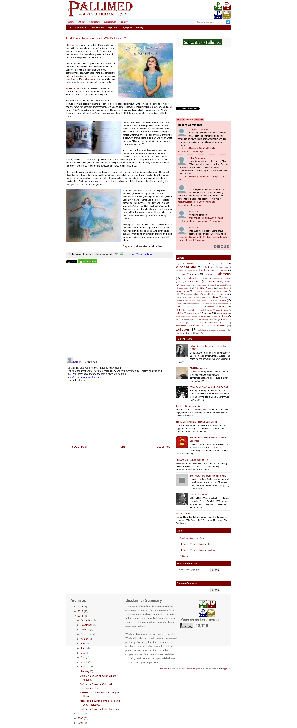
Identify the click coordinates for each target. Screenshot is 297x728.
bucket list (191, 270)
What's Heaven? (73, 88)
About (81, 21)
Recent (189, 119)
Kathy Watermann (197, 157)
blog (212, 267)
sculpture (223, 316)
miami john (194, 211)
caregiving (181, 273)
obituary (210, 310)
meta (178, 306)
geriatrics (188, 297)
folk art (213, 294)
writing (181, 332)
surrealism (195, 325)
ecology (207, 291)
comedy (205, 278)
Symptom (127, 27)
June (83, 648)
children (194, 274)
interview (192, 300)
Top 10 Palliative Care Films (189, 405)
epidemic (216, 291)
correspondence (186, 285)
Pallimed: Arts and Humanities (172, 668)
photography (193, 313)
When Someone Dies (90, 78)
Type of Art (113, 27)
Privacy (124, 21)
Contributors (81, 27)
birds (205, 267)
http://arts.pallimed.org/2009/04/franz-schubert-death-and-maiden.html (200, 219)
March (84, 662)
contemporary (193, 281)
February (86, 666)
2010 (80, 713)
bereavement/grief (186, 266)
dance (212, 285)
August (84, 638)
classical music (190, 278)
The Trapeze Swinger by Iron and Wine (208, 475)
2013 (80, 606)
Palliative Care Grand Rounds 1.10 (192, 459)
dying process (182, 290)
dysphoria (197, 291)
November (86, 625)
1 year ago (196, 204)
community (216, 278)
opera (218, 310)
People (180, 119)
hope (224, 297)
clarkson (224, 273)
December (86, 620)
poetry (207, 313)
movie (222, 306)
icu (230, 297)
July (83, 643)
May (83, 652)
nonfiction (192, 310)
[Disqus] (117, 310)
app (213, 264)
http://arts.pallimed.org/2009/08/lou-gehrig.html (199, 176)
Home (71, 21)
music (179, 309)
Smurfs (182, 323)
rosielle (213, 316)
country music (201, 285)
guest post (213, 297)
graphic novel (201, 297)
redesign (194, 316)
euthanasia (188, 294)
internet (181, 300)
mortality (210, 306)
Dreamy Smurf (222, 288)
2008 (80, 722)
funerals (224, 293)
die (229, 284)
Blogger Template (193, 668)
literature (222, 300)
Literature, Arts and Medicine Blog (195, 543)
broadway (179, 270)
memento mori (223, 303)
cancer (224, 269)
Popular (199, 119)
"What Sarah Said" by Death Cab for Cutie (209, 387)
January (85, 671)
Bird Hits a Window (199, 368)
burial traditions (206, 269)
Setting (139, 27)
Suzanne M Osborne (198, 129)
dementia (221, 284)
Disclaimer (110, 21)
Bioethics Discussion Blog (192, 537)
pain (226, 310)
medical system (209, 303)
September (87, 634)
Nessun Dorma (183, 513)
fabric (197, 294)
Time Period (98, 27)
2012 (80, 611)
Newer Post (79, 446)
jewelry (212, 300)
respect (204, 316)
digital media (183, 288)
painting (179, 313)
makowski (180, 303)
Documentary (198, 287)
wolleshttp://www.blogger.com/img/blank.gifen (214, 330)
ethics (178, 294)
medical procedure (193, 303)
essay (225, 291)
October (85, 629)
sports (225, 323)
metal (188, 307)
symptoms (208, 326)
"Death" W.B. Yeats (198, 494)
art (222, 263)
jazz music (202, 300)
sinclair (213, 319)
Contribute (94, 21)
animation (202, 264)
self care (179, 319)
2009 (80, 718)
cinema (209, 273)
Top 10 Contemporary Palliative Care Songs (196, 421)
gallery (178, 297)
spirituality (212, 322)
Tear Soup (71, 78)
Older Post (164, 446)
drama (210, 288)
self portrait (190, 319)
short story (203, 319)
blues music (223, 267)
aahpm (178, 264)
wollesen (182, 329)
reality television (182, 316)
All (70, 27)
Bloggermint (226, 668)
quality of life (222, 313)
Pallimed (184, 555)
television (221, 325)
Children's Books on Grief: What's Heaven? (96, 37)
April (83, 657)
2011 (80, 615)
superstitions (181, 325)
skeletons (227, 319)
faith (205, 294)
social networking (196, 323)
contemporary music (219, 281)
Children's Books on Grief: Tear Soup (100, 709)
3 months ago (197, 151)
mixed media (199, 307)
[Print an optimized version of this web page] (87, 262)
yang (190, 333)
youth (197, 333)
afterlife (190, 263)
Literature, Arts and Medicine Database (198, 549)
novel (202, 310)
